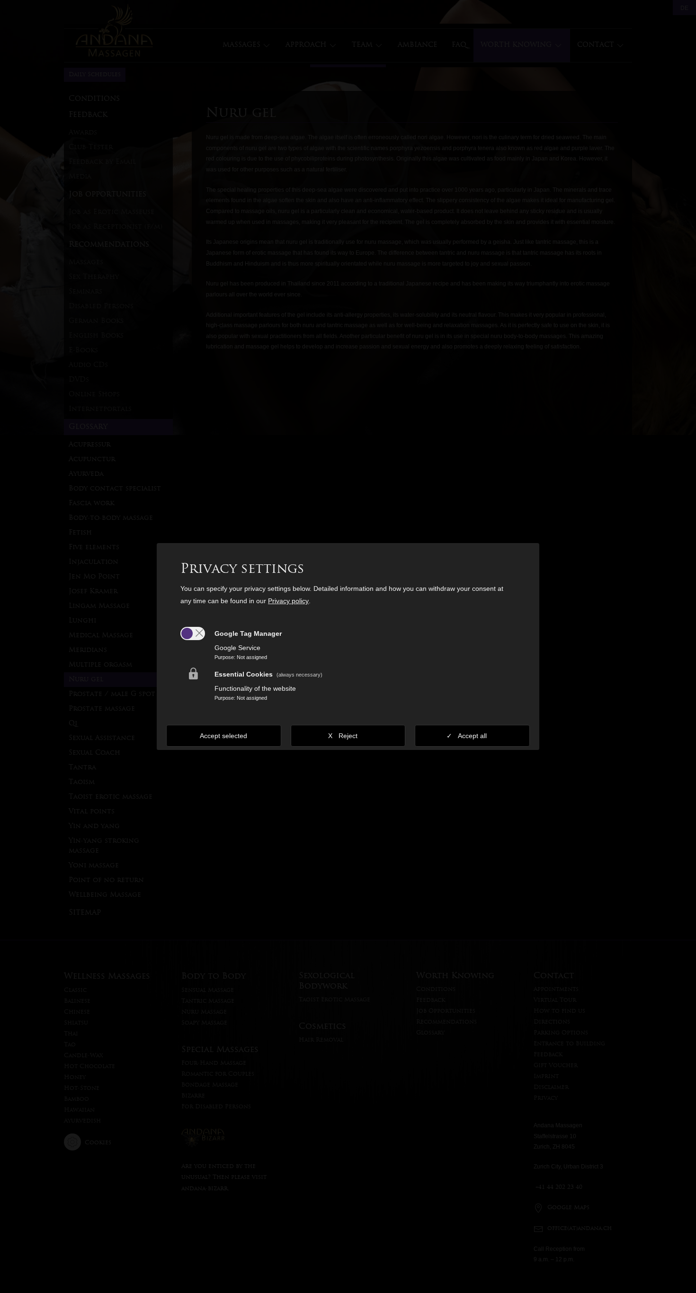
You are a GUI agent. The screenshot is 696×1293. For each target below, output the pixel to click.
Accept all (472, 736)
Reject (348, 736)
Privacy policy (288, 601)
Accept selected (223, 736)
